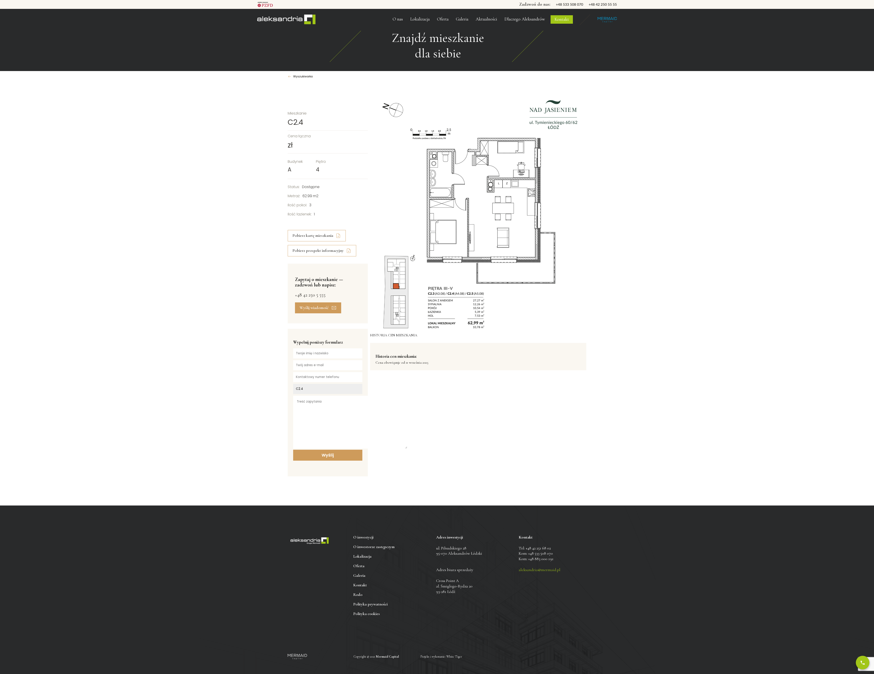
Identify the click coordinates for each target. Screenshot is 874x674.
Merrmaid (607, 20)
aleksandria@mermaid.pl (539, 569)
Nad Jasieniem (286, 20)
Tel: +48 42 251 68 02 (535, 548)
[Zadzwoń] (862, 662)
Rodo (357, 594)
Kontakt (561, 19)
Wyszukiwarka (303, 76)
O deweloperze (401, 21)
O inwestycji (363, 537)
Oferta (443, 19)
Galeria (462, 19)
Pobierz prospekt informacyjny (318, 250)
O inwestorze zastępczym (408, 11)
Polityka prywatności (370, 604)
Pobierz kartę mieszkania (312, 235)
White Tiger (454, 657)
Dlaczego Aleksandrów (524, 19)
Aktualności (486, 19)
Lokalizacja (362, 556)
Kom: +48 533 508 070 (536, 553)
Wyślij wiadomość (314, 307)
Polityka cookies (366, 613)
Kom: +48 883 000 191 (536, 558)
